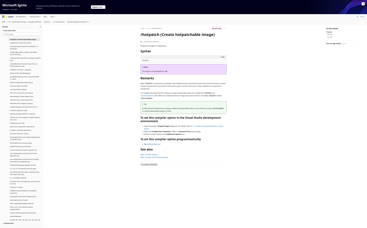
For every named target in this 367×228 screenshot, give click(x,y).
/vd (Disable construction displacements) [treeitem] (23, 196)
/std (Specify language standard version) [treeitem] (23, 165)
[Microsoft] (3, 16)
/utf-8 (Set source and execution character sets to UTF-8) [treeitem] (25, 183)
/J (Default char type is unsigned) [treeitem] (20, 70)
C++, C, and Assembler (154, 28)
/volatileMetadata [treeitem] (15, 216)
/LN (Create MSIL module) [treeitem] (18, 89)
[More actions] (225, 28)
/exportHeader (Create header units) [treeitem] (21, 96)
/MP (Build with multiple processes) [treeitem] (21, 103)
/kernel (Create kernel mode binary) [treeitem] (21, 82)
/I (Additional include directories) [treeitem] (20, 43)
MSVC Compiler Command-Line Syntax (154, 157)
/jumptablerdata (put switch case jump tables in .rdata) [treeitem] (24, 78)
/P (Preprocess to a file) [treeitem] (17, 123)
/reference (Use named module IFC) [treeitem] (21, 100)
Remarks (330, 34)
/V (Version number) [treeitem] (16, 187)
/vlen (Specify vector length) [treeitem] (19, 200)
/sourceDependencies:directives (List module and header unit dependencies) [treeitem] (24, 160)
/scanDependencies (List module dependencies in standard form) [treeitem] (25, 138)
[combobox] (21, 30)
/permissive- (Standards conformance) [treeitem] (22, 127)
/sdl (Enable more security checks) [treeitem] (21, 143)
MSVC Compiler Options (149, 155)
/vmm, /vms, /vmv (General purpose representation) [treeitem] (21, 208)
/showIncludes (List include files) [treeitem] (20, 146)
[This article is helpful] (343, 43)
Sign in (362, 16)
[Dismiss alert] (363, 3)
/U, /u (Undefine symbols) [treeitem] (18, 178)
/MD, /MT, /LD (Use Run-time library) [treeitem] (21, 93)
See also (329, 37)
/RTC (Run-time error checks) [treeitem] (19, 134)
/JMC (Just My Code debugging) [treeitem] (20, 73)
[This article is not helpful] (345, 43)
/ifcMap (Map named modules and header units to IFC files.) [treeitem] (23, 53)
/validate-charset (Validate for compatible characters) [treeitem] (23, 192)
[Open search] (357, 16)
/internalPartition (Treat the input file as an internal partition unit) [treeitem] (23, 65)
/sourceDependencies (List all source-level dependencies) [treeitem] (23, 155)
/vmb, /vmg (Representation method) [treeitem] (22, 203)
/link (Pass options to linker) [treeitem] (19, 86)
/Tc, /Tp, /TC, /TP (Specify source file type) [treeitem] (23, 169)
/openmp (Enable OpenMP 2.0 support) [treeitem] (22, 114)
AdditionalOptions (153, 144)
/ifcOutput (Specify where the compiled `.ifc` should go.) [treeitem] (24, 47)
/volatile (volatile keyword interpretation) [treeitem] (23, 213)
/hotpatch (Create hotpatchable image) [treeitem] (23, 39)
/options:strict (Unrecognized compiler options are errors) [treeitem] (25, 118)
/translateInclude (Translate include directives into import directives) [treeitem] (24, 173)
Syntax (329, 32)
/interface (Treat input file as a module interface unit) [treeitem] (25, 59)
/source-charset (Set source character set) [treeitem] (23, 150)
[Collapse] (40, 26)
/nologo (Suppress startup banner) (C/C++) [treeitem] (23, 107)
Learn (143, 28)
